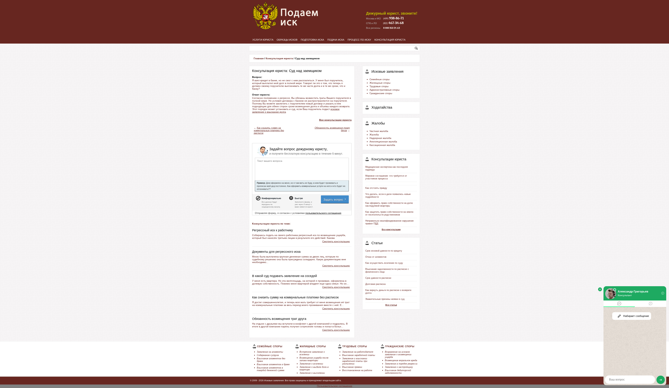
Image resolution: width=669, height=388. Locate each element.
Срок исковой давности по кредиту (383, 250)
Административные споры (384, 89)
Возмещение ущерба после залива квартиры (313, 359)
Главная (259, 58)
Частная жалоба (379, 131)
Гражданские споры (381, 93)
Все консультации (391, 229)
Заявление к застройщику (399, 367)
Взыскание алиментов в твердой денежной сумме (270, 369)
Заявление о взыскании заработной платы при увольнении (354, 361)
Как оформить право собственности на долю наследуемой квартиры (389, 204)
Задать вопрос (334, 199)
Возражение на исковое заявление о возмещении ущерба (398, 354)
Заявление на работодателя (357, 352)
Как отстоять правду (376, 188)
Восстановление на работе (357, 370)
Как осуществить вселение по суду (384, 263)
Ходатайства (381, 107)
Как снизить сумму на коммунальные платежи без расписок (269, 130)
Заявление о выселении (312, 373)
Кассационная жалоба (382, 145)
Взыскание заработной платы (358, 355)
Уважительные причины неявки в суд (385, 299)
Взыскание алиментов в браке (273, 364)
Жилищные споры (380, 82)
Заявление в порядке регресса (401, 363)
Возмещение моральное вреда (401, 360)
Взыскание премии (352, 367)
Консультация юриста (389, 39)
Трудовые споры (379, 86)
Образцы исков (287, 39)
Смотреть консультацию (336, 241)
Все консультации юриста (335, 120)
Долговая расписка (375, 284)
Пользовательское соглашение (334, 386)
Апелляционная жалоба (383, 141)
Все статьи (391, 305)
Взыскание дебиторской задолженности (398, 371)
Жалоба (374, 134)
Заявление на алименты (270, 352)
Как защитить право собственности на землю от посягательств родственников (389, 213)
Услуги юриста (262, 39)
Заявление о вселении (311, 363)
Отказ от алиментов (375, 257)
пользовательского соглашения (323, 213)
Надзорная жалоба (380, 138)
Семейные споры (380, 79)
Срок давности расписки (378, 278)
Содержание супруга (268, 355)
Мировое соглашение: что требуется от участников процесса (386, 177)
